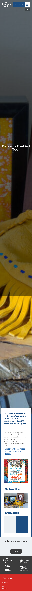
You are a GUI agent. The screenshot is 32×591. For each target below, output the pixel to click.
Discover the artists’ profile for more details (14, 451)
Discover (8, 578)
